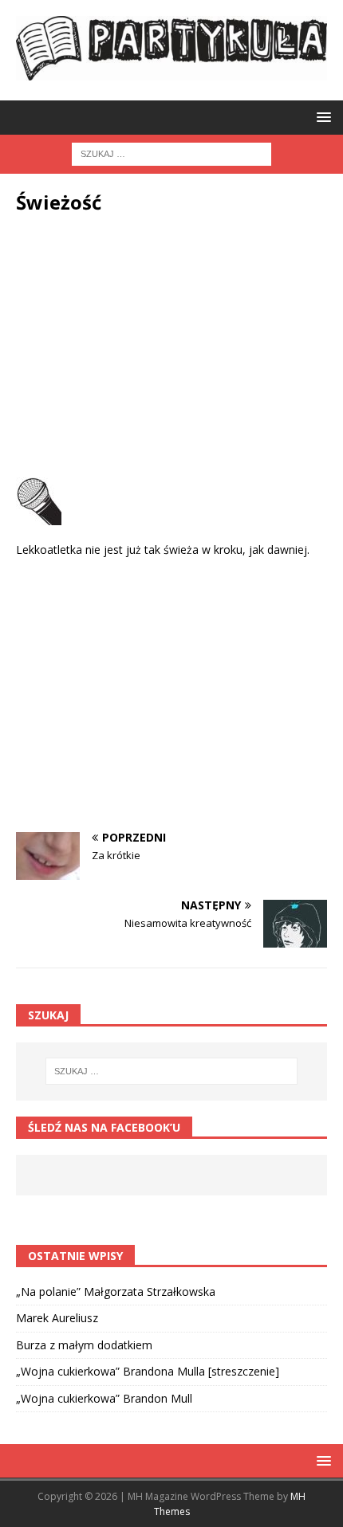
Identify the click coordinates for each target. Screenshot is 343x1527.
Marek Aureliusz (57, 1317)
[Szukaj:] (171, 152)
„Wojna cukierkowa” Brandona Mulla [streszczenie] (147, 1371)
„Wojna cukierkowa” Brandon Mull (104, 1398)
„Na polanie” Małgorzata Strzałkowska (115, 1291)
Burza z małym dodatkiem (84, 1344)
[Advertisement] (171, 349)
